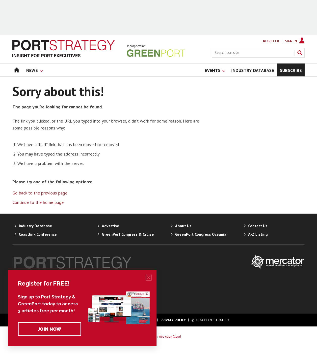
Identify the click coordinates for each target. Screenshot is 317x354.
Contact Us (257, 225)
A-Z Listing (258, 234)
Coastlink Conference (38, 234)
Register (271, 41)
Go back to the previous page (39, 193)
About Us (183, 225)
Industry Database (35, 225)
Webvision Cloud (170, 336)
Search (300, 53)
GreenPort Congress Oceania (200, 234)
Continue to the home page (38, 202)
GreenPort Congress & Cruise (128, 234)
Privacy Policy (173, 320)
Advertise (110, 225)
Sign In (291, 41)
